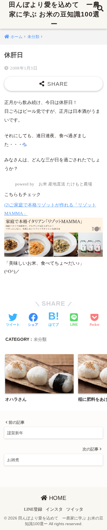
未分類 (40, 339)
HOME (56, 498)
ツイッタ (74, 509)
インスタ (54, 509)
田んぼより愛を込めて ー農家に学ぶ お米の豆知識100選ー (54, 14)
